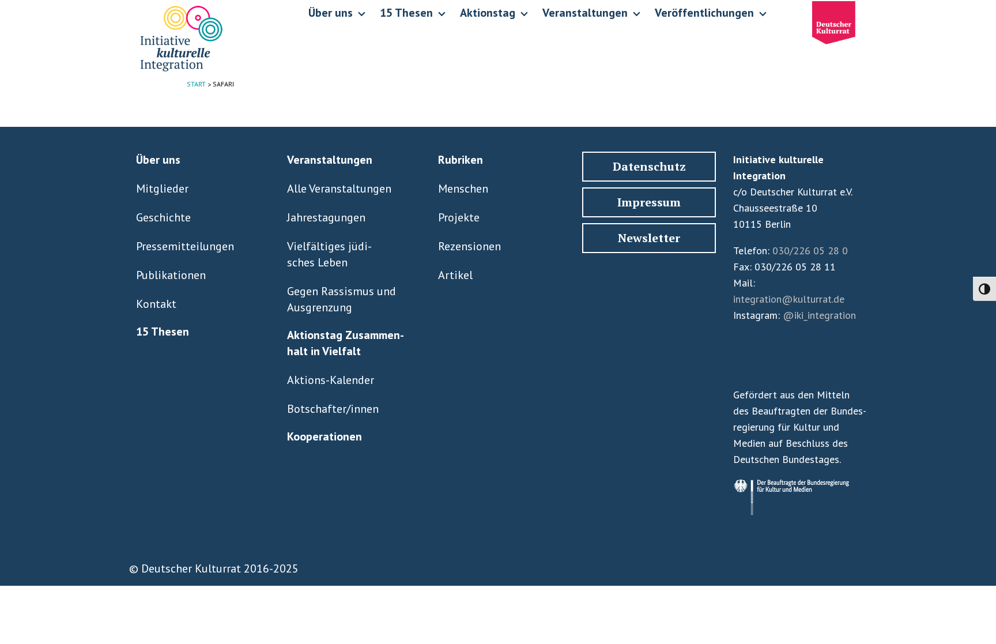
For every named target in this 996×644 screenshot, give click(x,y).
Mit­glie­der (162, 188)
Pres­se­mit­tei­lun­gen (185, 246)
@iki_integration (819, 315)
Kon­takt (156, 303)
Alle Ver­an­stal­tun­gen (339, 188)
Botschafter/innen (333, 408)
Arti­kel (455, 275)
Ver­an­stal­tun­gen (329, 159)
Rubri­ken (460, 159)
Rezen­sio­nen (469, 246)
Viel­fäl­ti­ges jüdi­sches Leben (329, 254)
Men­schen (463, 188)
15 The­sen (162, 331)
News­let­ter (649, 238)
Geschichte (163, 217)
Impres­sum (649, 202)
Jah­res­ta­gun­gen (326, 217)
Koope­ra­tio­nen (324, 436)
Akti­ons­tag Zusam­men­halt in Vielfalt (345, 343)
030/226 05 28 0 (810, 250)
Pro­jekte (459, 217)
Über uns (158, 159)
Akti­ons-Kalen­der (330, 379)
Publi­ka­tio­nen (171, 275)
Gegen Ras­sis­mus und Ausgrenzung (341, 299)
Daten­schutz (649, 166)
